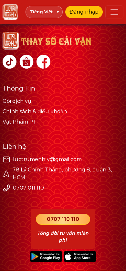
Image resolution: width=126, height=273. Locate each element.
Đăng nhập (84, 12)
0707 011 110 (28, 188)
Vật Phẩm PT (20, 122)
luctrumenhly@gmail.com (47, 159)
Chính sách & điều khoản (35, 111)
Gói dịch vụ (17, 101)
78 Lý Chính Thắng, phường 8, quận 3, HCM (62, 173)
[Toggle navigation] (114, 11)
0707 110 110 (63, 219)
